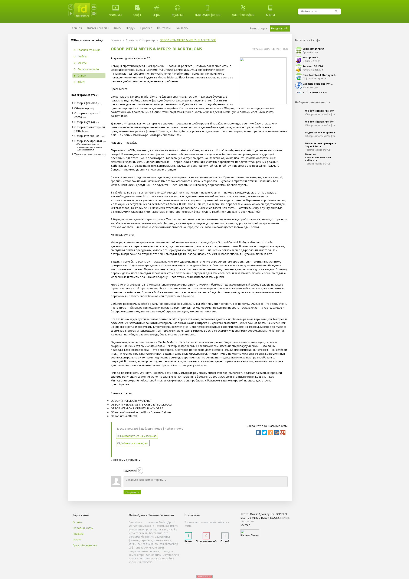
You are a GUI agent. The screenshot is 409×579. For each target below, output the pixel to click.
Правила (78, 534)
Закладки (182, 28)
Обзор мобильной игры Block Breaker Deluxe (141, 412)
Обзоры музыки (84, 122)
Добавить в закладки (134, 443)
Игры (156, 14)
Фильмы (115, 14)
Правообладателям (85, 545)
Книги (270, 14)
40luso (158, 428)
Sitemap (245, 525)
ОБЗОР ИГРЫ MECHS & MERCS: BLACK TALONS (264, 516)
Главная (116, 40)
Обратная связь (83, 528)
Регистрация (258, 28)
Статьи (130, 40)
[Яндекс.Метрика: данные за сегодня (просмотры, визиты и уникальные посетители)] (250, 532)
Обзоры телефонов (86, 136)
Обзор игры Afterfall (124, 416)
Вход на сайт (280, 28)
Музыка (177, 14)
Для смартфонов (207, 14)
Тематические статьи (87, 154)
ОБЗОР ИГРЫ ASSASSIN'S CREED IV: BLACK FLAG (141, 404)
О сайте (77, 522)
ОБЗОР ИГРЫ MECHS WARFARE (130, 401)
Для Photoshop (243, 14)
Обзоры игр (147, 40)
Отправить (132, 492)
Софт (137, 14)
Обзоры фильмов (85, 103)
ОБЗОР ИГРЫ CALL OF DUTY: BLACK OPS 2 (137, 408)
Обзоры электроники (88, 141)
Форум (77, 539)
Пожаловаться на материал (138, 436)
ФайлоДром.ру (259, 514)
